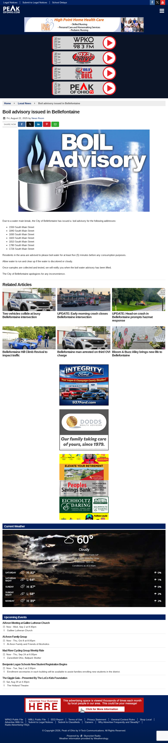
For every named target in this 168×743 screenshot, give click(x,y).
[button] (162, 10)
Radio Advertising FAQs (17, 724)
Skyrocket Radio (92, 735)
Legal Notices (10, 2)
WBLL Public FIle (37, 719)
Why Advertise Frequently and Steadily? (119, 722)
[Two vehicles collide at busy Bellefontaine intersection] (29, 299)
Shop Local (146, 719)
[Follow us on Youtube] (162, 2)
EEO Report (57, 719)
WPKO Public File (14, 719)
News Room (38, 118)
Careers (89, 722)
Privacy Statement (96, 719)
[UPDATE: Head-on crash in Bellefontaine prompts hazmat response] (138, 299)
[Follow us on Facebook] (152, 2)
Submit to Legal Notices (34, 2)
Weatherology (101, 738)
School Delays (59, 2)
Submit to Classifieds (69, 722)
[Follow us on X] (157, 2)
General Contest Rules (123, 719)
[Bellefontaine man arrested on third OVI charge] (83, 337)
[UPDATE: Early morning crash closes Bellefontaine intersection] (83, 299)
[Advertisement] (84, 24)
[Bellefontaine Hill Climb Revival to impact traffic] (29, 337)
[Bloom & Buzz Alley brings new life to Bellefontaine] (138, 337)
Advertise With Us (14, 722)
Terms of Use (75, 719)
